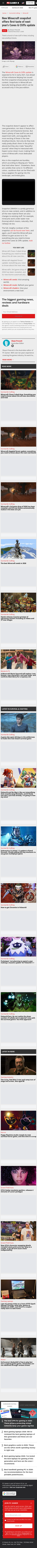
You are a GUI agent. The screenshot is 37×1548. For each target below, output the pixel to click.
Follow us (20, 66)
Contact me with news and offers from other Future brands (19, 1520)
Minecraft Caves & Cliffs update (18, 72)
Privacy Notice (28, 323)
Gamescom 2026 (17, 8)
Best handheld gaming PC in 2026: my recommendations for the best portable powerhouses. (18, 1472)
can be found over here (20, 230)
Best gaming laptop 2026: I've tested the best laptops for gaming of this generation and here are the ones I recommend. (19, 1460)
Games (4, 13)
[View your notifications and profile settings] (18, 3)
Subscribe (30, 3)
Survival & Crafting (14, 13)
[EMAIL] (13, 346)
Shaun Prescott (15, 30)
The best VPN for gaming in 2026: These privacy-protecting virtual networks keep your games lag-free (19, 1423)
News (4, 30)
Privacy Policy (25, 1533)
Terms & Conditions (17, 1534)
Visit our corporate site (17, 1487)
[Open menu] (3, 3)
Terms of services (25, 321)
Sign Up (18, 1526)
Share (6, 66)
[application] (18, 190)
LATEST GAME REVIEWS (27, 1405)
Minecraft (25, 13)
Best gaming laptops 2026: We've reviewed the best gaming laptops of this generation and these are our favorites (19, 1435)
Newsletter (31, 66)
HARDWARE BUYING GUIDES (9, 1405)
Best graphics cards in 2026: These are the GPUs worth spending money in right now (19, 1447)
